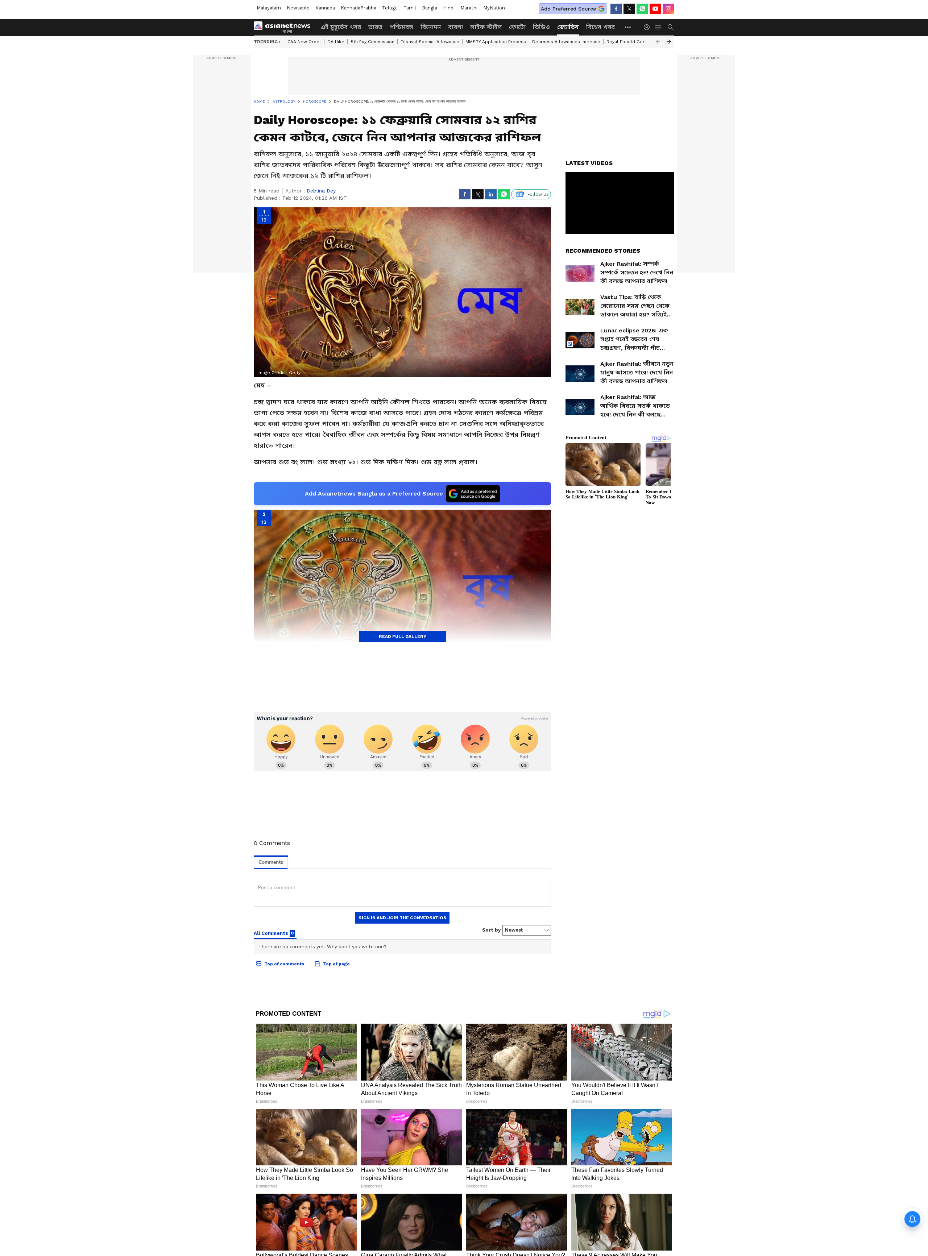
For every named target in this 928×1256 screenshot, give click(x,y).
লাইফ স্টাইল (486, 27)
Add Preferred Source (568, 9)
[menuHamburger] (658, 27)
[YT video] (655, 9)
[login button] (648, 27)
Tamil (409, 8)
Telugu (390, 8)
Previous (657, 42)
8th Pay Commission (372, 41)
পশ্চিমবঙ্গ (401, 27)
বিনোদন (430, 27)
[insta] (668, 9)
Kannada (325, 8)
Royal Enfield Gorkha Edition (637, 41)
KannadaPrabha (358, 8)
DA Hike (335, 41)
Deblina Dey (321, 191)
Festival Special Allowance (430, 41)
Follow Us (538, 194)
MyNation (494, 8)
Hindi (449, 8)
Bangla (429, 8)
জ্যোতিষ (568, 27)
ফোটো (517, 27)
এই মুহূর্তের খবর (340, 27)
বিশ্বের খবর (600, 27)
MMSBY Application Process (495, 41)
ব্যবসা (455, 27)
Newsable (298, 8)
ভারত (375, 27)
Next (668, 42)
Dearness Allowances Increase (566, 41)
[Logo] (284, 27)
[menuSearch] (671, 27)
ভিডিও (541, 27)
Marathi (468, 8)
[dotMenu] (628, 27)
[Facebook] (616, 9)
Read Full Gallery (402, 636)
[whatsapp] (642, 9)
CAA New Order (304, 41)
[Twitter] (629, 9)
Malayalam (269, 8)
